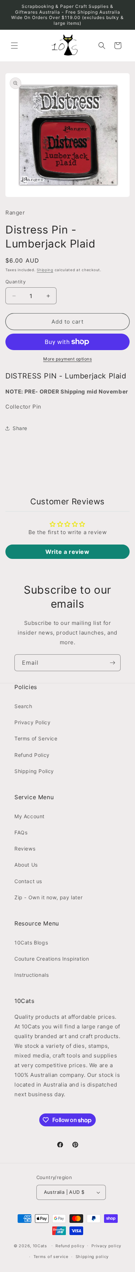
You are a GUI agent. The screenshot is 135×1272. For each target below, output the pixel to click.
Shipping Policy (34, 771)
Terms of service (50, 1256)
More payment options (67, 359)
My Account (29, 816)
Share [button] (20, 428)
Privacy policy (106, 1245)
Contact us (28, 881)
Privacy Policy (32, 722)
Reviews (24, 848)
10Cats (40, 1245)
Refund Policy (32, 755)
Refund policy (69, 1245)
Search (23, 706)
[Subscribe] (112, 662)
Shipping (45, 270)
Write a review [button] (67, 551)
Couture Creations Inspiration (51, 959)
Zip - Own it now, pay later (48, 897)
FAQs (20, 832)
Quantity (15, 281)
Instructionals (31, 975)
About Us (26, 865)
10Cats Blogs (31, 942)
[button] (14, 45)
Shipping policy (92, 1256)
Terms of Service (36, 738)
